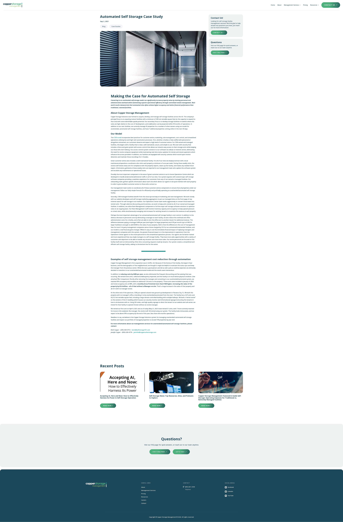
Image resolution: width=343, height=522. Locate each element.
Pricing (305, 5)
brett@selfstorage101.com (141, 330)
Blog (103, 26)
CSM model (117, 137)
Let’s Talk (180, 452)
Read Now (107, 405)
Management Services (291, 5)
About (279, 5)
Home (273, 5)
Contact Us (330, 5)
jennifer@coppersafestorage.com (145, 332)
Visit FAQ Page (219, 52)
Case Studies (115, 26)
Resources (313, 5)
